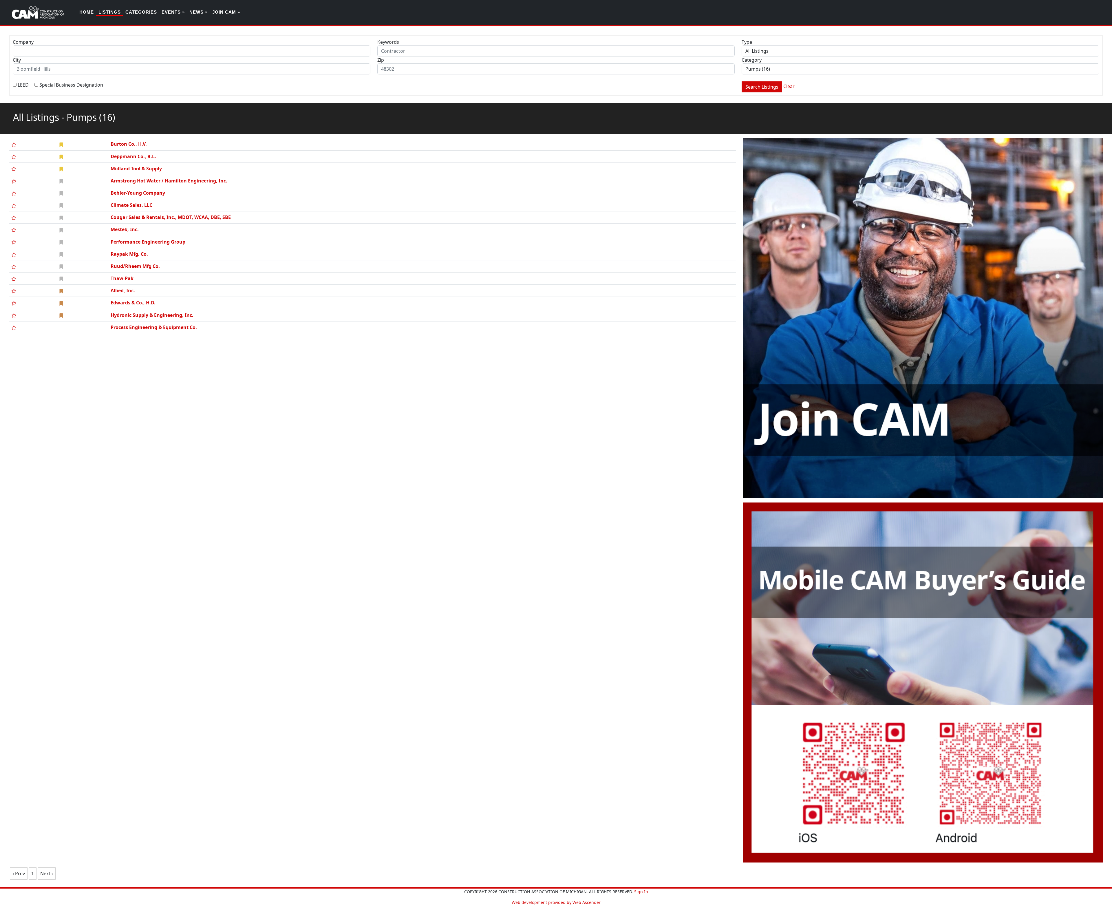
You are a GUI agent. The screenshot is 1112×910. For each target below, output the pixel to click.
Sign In (641, 891)
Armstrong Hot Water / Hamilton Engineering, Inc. (169, 181)
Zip (380, 60)
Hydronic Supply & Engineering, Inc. (152, 315)
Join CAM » (226, 12)
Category (752, 60)
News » (198, 12)
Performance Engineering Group (148, 242)
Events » (173, 12)
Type (747, 42)
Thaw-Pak (122, 278)
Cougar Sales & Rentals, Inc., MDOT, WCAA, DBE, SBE (171, 217)
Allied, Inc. (123, 290)
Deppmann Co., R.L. (133, 156)
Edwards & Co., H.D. (133, 302)
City (17, 60)
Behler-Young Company (138, 193)
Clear (789, 86)
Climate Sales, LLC (131, 205)
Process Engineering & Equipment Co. (154, 327)
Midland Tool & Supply (136, 168)
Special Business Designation (71, 85)
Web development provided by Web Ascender (556, 902)
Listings (109, 12)
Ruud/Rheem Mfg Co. (135, 266)
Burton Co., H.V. (129, 144)
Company (23, 42)
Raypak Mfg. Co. (129, 254)
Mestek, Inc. (125, 229)
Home (86, 12)
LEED (23, 85)
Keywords (388, 42)
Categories (141, 12)
